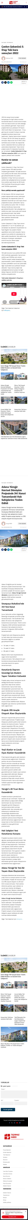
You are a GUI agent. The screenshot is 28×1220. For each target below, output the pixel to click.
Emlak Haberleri (7, 1152)
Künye (4, 1200)
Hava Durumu (6, 1176)
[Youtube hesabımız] (17, 1123)
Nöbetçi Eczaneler (7, 1181)
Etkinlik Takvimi (7, 1186)
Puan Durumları (7, 1183)
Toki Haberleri (23, 62)
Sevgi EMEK (9, 523)
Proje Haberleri (7, 1150)
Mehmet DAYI (9, 58)
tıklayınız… (20, 919)
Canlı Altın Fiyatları (8, 1171)
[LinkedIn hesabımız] (19, 1123)
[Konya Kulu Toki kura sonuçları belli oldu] (20, 402)
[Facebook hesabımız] (9, 1123)
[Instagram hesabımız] (14, 1123)
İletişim (5, 1197)
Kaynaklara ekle (12, 1217)
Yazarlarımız (6, 1195)
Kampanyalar (6, 1162)
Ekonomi (5, 1159)
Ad (2, 1100)
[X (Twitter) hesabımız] (12, 1123)
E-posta (17, 1100)
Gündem (5, 1157)
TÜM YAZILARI (22, 58)
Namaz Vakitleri (7, 1178)
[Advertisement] (14, 24)
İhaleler (5, 1164)
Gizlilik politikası (7, 1202)
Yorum (3, 1089)
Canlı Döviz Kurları (7, 1174)
